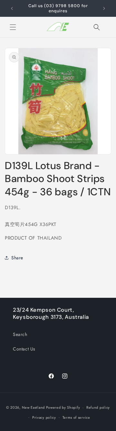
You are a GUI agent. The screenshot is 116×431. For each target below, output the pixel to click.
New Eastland (33, 407)
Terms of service (76, 417)
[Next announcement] (104, 8)
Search (20, 334)
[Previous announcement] (12, 8)
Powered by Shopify (63, 407)
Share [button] (17, 257)
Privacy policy (44, 417)
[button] (13, 27)
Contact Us (24, 349)
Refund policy (98, 407)
